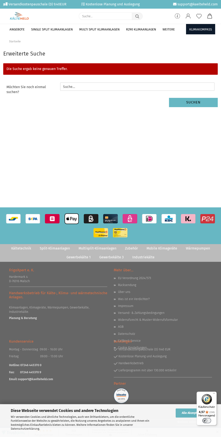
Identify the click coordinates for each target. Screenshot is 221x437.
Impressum (125, 306)
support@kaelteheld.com (35, 379)
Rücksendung (127, 285)
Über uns (124, 292)
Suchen (193, 102)
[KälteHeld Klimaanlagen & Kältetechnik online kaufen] (19, 16)
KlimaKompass (200, 29)
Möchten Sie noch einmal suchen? (26, 89)
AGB (120, 327)
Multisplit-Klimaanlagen (97, 248)
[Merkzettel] (199, 16)
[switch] (206, 420)
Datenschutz (126, 334)
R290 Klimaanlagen (141, 29)
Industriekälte (143, 257)
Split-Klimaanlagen (55, 248)
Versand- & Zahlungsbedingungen (141, 313)
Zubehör (131, 248)
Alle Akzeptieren (193, 413)
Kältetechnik (21, 248)
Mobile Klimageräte (162, 248)
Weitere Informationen (193, 422)
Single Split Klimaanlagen (52, 29)
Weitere (169, 29)
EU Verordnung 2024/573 (134, 278)
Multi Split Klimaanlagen (99, 29)
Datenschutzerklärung (25, 428)
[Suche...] (137, 16)
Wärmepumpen (198, 248)
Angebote (17, 29)
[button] (188, 16)
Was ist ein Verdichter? (134, 299)
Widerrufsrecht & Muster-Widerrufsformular (148, 320)
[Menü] (214, 394)
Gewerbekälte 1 (78, 257)
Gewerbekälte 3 (111, 257)
